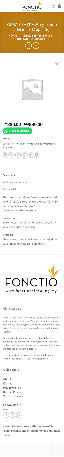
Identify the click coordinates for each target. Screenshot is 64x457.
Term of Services (14, 396)
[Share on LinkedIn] (36, 155)
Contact (8, 383)
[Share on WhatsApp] (6, 155)
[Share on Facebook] (12, 155)
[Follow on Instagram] (12, 415)
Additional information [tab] (15, 182)
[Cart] (59, 6)
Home (13, 35)
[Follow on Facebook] (6, 415)
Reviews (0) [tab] (9, 189)
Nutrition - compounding (32, 39)
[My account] (54, 6)
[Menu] (5, 6)
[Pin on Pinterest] (30, 155)
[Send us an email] (19, 415)
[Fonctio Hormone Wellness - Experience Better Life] (32, 6)
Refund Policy (12, 392)
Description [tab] (9, 175)
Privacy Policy (12, 387)
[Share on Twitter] (18, 155)
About (7, 379)
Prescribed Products (36, 35)
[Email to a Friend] (24, 155)
